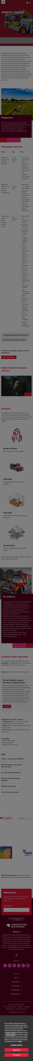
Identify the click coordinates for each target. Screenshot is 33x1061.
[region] (16, 1038)
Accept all (16, 1055)
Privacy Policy (11, 1034)
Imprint (20, 1041)
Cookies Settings (16, 1045)
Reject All (16, 1050)
